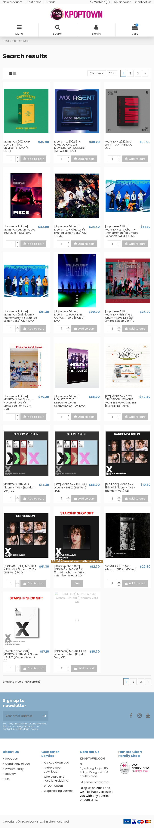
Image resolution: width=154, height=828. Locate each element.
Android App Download (52, 769)
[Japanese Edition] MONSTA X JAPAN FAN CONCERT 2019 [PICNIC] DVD (69, 316)
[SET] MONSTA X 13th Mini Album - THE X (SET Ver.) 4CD (70, 487)
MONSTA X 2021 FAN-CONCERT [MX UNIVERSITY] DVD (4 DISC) (17, 146)
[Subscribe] (44, 716)
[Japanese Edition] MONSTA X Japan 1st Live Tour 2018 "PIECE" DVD (19, 229)
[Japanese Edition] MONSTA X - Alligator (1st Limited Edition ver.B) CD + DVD (70, 231)
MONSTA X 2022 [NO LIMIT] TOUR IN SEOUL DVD (118, 145)
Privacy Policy (14, 769)
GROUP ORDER (53, 786)
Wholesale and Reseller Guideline (56, 779)
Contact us (143, 2)
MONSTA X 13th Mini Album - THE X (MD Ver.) (121, 567)
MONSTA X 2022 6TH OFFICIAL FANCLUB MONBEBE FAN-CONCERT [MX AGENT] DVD (70, 146)
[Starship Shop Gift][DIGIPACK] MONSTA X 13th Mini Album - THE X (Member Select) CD (69, 570)
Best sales (34, 2)
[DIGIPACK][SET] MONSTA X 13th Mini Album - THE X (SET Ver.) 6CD (20, 569)
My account (122, 2)
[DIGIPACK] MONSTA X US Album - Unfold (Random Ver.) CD (70, 654)
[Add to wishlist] (23, 138)
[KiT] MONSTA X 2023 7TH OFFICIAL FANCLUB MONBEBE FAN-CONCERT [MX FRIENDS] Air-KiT (120, 401)
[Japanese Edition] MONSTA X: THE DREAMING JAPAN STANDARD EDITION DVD (69, 401)
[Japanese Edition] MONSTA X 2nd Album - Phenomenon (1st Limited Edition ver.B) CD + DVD (20, 316)
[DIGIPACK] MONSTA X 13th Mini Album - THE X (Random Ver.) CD (120, 487)
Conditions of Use (17, 764)
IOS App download (56, 762)
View (77, 583)
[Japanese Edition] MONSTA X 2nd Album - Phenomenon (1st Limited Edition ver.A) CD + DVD (121, 231)
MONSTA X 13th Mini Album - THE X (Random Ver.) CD (19, 487)
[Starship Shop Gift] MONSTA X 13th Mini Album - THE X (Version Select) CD (21, 655)
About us (11, 759)
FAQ (8, 779)
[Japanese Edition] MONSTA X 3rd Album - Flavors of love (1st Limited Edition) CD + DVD (18, 402)
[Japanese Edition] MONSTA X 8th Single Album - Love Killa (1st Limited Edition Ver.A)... (119, 316)
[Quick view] (29, 138)
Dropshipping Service (58, 791)
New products (13, 2)
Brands (50, 2)
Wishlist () (102, 2)
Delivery (10, 774)
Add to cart (36, 159)
